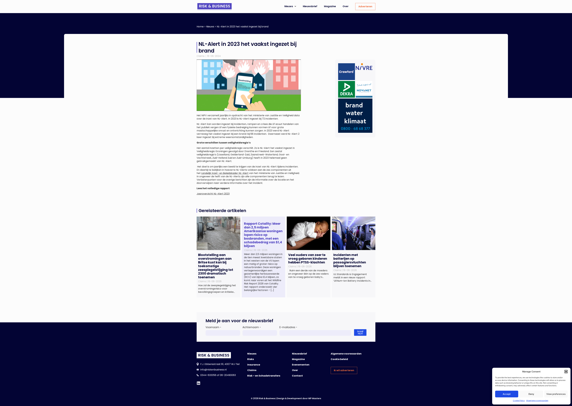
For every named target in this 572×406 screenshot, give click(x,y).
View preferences (556, 394)
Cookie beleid (339, 359)
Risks (250, 359)
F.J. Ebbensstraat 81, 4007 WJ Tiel (220, 364)
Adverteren (365, 6)
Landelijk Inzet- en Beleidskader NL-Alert (224, 173)
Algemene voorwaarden (537, 400)
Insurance (253, 364)
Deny (531, 394)
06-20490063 (228, 375)
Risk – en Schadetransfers (263, 375)
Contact (297, 375)
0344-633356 (208, 375)
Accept (507, 394)
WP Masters (314, 398)
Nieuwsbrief (310, 6)
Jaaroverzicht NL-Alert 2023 (213, 193)
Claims (201, 56)
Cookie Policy (519, 400)
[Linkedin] (198, 383)
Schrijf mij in (360, 332)
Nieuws (288, 6)
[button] (566, 371)
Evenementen (300, 364)
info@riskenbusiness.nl (213, 369)
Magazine (330, 6)
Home (200, 26)
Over (346, 6)
